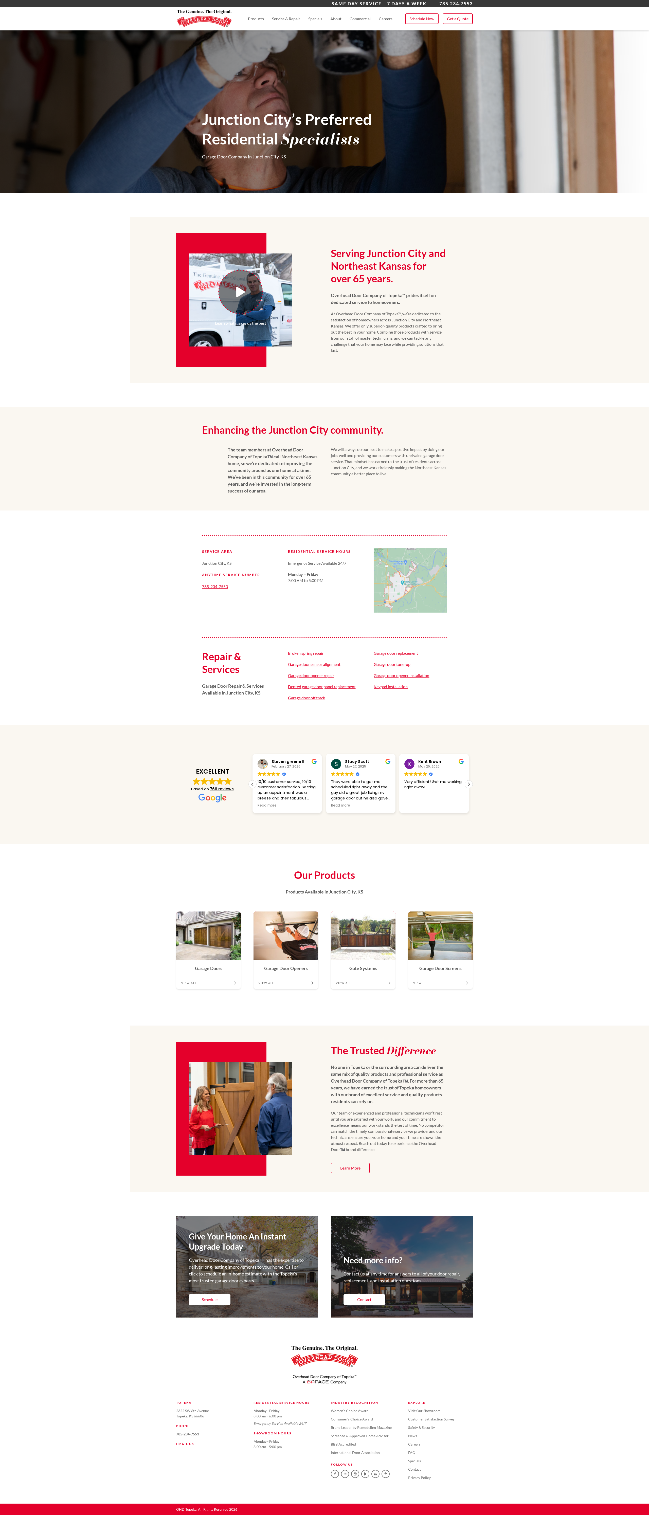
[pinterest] (386, 1474)
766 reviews (222, 789)
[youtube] (365, 1474)
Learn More (350, 1167)
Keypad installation (391, 686)
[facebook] (335, 1474)
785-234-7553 (215, 586)
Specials (315, 18)
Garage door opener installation (401, 675)
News (412, 1436)
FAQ (411, 1452)
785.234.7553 (456, 3)
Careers (385, 18)
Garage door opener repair (311, 675)
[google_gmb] (355, 1474)
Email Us (185, 1444)
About (335, 18)
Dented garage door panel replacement (322, 686)
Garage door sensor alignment (314, 664)
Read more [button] (267, 805)
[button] (469, 784)
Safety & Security (421, 1427)
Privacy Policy (419, 1477)
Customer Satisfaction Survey (431, 1419)
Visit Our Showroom (424, 1411)
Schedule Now (421, 18)
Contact (364, 1299)
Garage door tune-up (392, 664)
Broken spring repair (305, 653)
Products (256, 18)
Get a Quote (457, 18)
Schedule (210, 1299)
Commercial (360, 18)
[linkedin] (375, 1474)
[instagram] (345, 1474)
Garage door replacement (396, 653)
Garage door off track (306, 697)
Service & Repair (286, 18)
